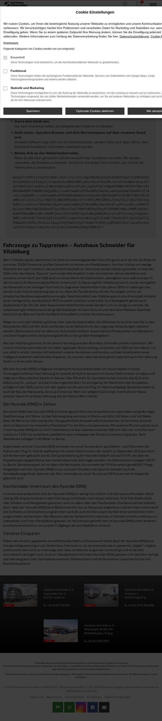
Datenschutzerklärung (134, 36)
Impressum (10, 42)
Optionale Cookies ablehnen (95, 111)
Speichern (33, 111)
